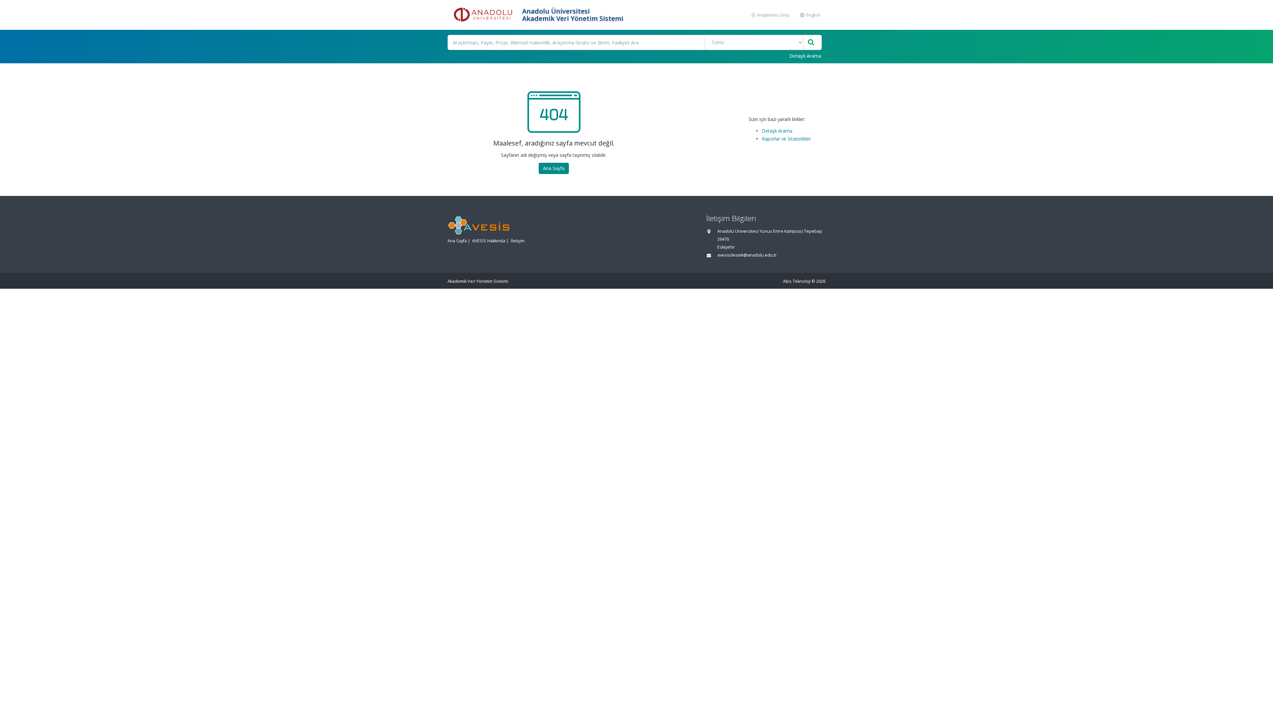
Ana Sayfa (554, 168)
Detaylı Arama (805, 55)
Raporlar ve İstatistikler (786, 139)
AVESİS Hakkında (488, 241)
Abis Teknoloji (797, 281)
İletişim (517, 241)
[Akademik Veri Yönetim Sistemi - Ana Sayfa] (484, 15)
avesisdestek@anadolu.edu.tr (747, 255)
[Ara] (811, 42)
